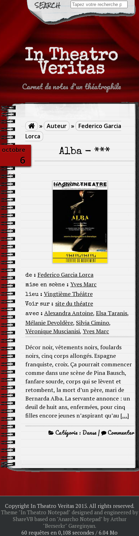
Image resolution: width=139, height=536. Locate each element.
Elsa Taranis (111, 313)
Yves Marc (83, 284)
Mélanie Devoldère (49, 323)
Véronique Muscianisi (52, 331)
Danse (89, 432)
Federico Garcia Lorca (65, 274)
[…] (124, 415)
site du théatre (74, 303)
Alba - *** (84, 152)
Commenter (121, 432)
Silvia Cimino (92, 323)
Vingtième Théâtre (68, 294)
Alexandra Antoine (68, 313)
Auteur (57, 126)
